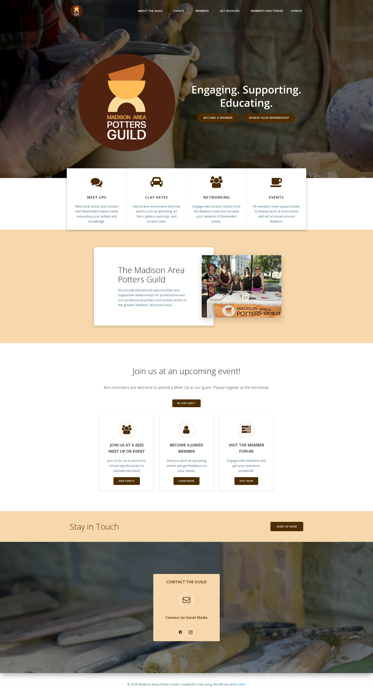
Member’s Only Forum (267, 11)
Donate (296, 11)
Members (202, 11)
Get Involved (230, 11)
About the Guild (150, 11)
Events (179, 11)
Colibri (241, 684)
